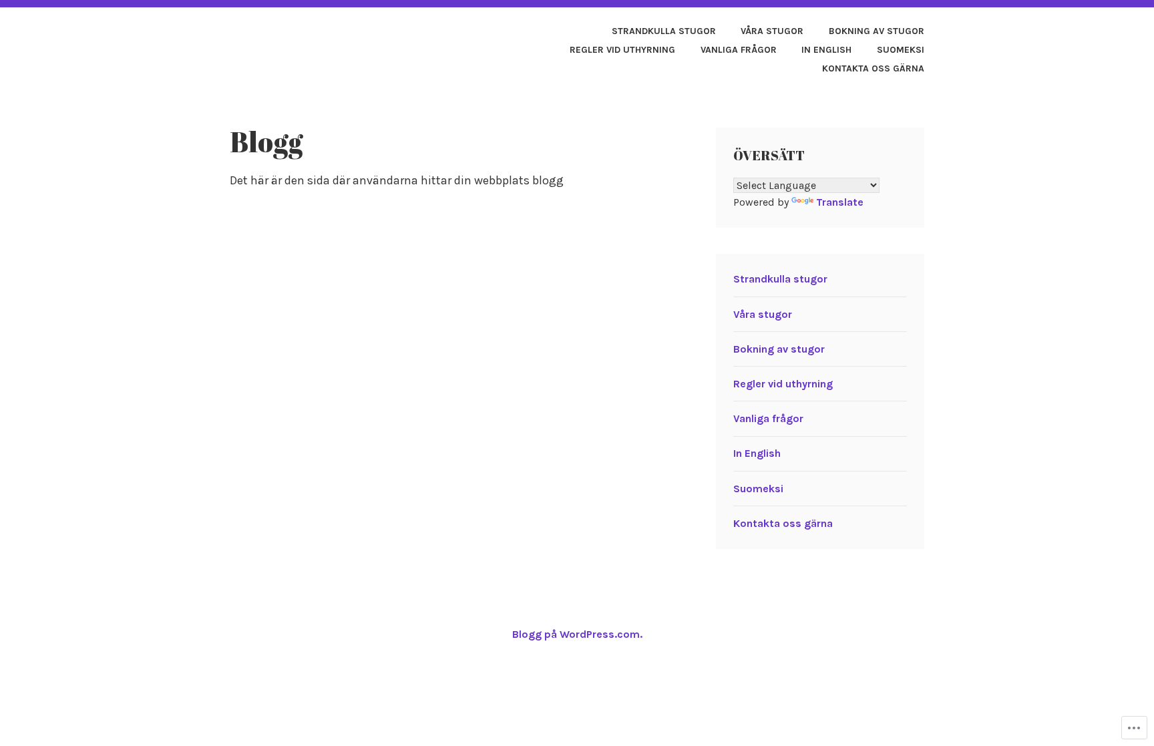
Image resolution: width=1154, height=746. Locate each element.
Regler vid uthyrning (622, 49)
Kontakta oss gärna (873, 68)
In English (826, 49)
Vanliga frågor (739, 49)
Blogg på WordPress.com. (577, 634)
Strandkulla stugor (664, 31)
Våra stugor (772, 31)
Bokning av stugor (876, 31)
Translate (839, 202)
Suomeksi (900, 49)
